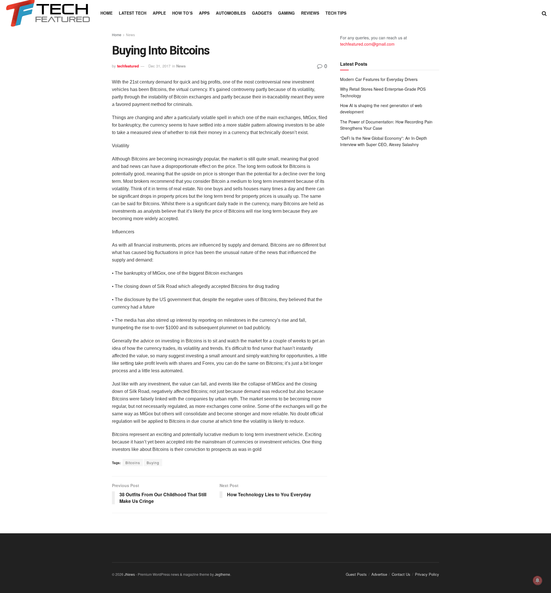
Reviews (310, 13)
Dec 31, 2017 (159, 66)
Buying (153, 462)
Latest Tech (132, 13)
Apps (204, 13)
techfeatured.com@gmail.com (367, 44)
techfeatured (128, 66)
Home (106, 13)
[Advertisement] (389, 199)
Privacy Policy (427, 574)
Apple (159, 13)
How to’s (182, 13)
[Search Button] (544, 13)
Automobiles (231, 13)
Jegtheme (222, 574)
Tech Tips (335, 13)
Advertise (379, 574)
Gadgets (262, 13)
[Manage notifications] (537, 580)
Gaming (286, 13)
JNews (129, 574)
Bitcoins (132, 462)
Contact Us (401, 574)
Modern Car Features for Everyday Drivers (379, 79)
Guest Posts (356, 574)
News (130, 34)
